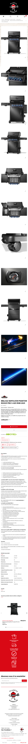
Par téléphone (12, 444)
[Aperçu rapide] (25, 603)
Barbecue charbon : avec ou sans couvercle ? (14, 714)
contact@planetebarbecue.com (14, 709)
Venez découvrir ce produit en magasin (10, 447)
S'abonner (24, 680)
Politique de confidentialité (14, 719)
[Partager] (1, 437)
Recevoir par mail (5, 439)
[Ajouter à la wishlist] (14, 430)
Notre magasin (14, 718)
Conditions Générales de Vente (14, 722)
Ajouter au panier (15, 426)
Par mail (4, 444)
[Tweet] (2, 437)
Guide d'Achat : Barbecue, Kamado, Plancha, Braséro (14, 713)
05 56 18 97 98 (14, 707)
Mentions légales (14, 724)
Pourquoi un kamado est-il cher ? (14, 715)
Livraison (14, 721)
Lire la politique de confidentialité (7, 738)
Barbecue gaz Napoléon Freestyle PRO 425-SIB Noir (11, 622)
